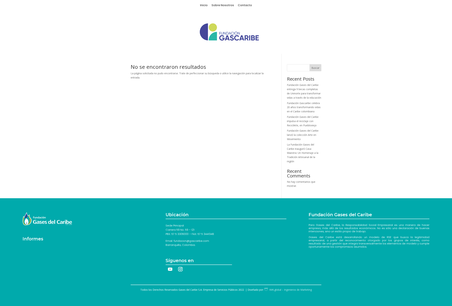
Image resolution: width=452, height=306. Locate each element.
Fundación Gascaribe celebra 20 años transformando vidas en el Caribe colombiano (304, 107)
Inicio (204, 5)
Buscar (315, 67)
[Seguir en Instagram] (180, 269)
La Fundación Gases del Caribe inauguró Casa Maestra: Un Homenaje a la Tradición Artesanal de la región (302, 153)
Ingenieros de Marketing (290, 289)
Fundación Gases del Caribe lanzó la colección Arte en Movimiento (303, 135)
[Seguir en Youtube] (170, 269)
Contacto (245, 5)
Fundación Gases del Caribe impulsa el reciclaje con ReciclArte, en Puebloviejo (303, 121)
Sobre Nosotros (223, 5)
